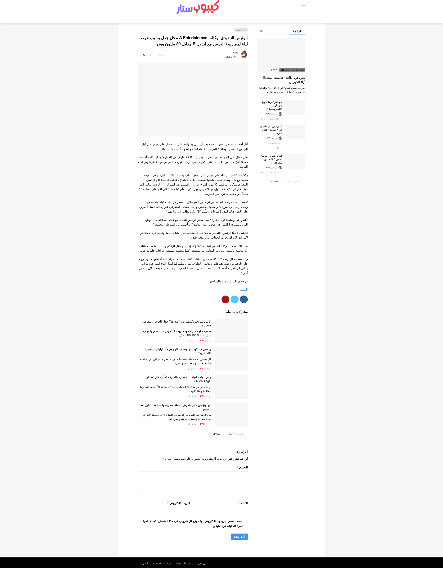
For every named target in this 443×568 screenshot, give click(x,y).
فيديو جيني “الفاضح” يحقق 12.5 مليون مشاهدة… (270, 159)
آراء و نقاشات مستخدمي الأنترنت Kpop (291, 70)
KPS (235, 52)
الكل (261, 30)
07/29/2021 (231, 57)
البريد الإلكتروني (178, 503)
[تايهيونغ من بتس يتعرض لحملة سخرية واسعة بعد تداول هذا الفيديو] (231, 414)
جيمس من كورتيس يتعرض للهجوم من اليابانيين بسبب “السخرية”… (178, 351)
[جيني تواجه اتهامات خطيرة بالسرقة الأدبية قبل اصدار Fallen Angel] (231, 387)
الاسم (243, 503)
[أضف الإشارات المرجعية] (139, 54)
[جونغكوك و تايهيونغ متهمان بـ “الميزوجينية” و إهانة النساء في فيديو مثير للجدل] (295, 107)
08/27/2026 (274, 143)
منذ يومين (192, 340)
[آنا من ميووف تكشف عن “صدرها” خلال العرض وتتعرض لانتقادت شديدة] (231, 331)
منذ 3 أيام (192, 396)
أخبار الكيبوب (241, 29)
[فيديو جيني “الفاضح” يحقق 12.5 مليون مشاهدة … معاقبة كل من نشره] (295, 161)
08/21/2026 (274, 172)
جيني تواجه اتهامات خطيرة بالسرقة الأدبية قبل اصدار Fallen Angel (179, 379)
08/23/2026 (274, 118)
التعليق (242, 467)
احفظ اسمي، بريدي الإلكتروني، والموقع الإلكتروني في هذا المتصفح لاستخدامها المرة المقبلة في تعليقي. (193, 523)
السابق (240, 433)
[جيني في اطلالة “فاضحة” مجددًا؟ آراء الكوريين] (281, 55)
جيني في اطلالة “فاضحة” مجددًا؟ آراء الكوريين (284, 79)
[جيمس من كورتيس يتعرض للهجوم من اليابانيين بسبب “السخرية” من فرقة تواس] (231, 359)
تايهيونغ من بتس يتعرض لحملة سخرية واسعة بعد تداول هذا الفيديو (175, 407)
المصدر (243, 289)
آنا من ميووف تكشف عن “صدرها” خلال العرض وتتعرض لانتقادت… (177, 323)
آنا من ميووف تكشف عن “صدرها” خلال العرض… (271, 129)
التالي (230, 433)
